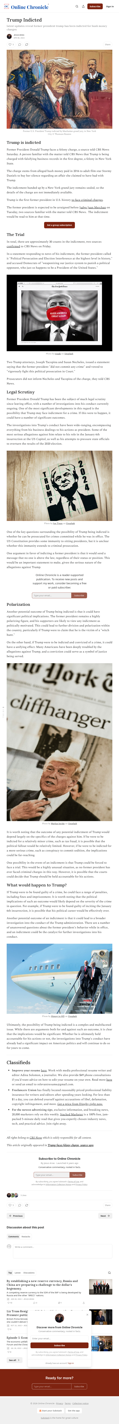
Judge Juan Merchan (92, 207)
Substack (45, 1417)
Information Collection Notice (58, 1355)
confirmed (13, 246)
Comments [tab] (13, 1236)
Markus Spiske (58, 823)
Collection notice (80, 1403)
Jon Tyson (58, 523)
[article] (59, 1292)
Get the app (74, 1410)
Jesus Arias (19, 35)
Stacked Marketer (71, 1114)
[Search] (77, 6)
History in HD (58, 1016)
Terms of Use (73, 1352)
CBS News (36, 1138)
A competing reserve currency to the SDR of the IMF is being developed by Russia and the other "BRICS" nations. (44, 1294)
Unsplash (68, 353)
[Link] (2, 142)
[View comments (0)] (20, 44)
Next (103, 1215)
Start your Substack (52, 1410)
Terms (68, 1403)
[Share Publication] (83, 6)
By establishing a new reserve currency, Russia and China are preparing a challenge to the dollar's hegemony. (42, 1284)
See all (12, 1360)
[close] (87, 1314)
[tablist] (19, 1237)
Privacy (59, 1403)
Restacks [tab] (26, 1236)
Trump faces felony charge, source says (70, 1145)
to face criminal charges (87, 200)
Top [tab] (10, 1272)
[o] (101, 1343)
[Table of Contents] (3, 712)
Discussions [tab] (29, 1272)
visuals (58, 353)
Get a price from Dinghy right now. (80, 1104)
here (44, 1070)
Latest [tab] (18, 1272)
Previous (17, 1215)
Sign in (110, 6)
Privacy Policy (81, 1355)
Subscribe (95, 6)
